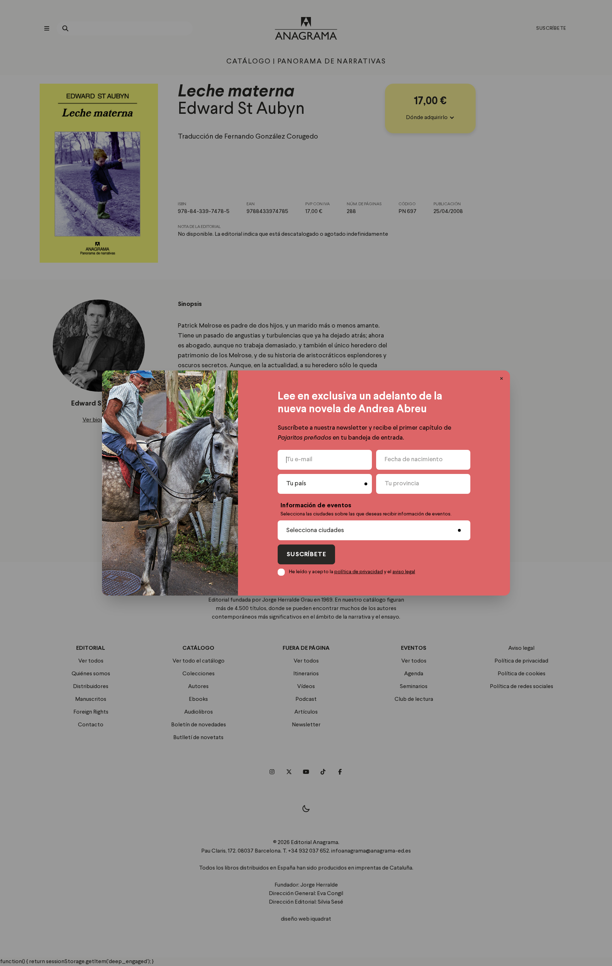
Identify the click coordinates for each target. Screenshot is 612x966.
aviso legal (403, 571)
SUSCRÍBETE (306, 555)
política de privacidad (358, 571)
